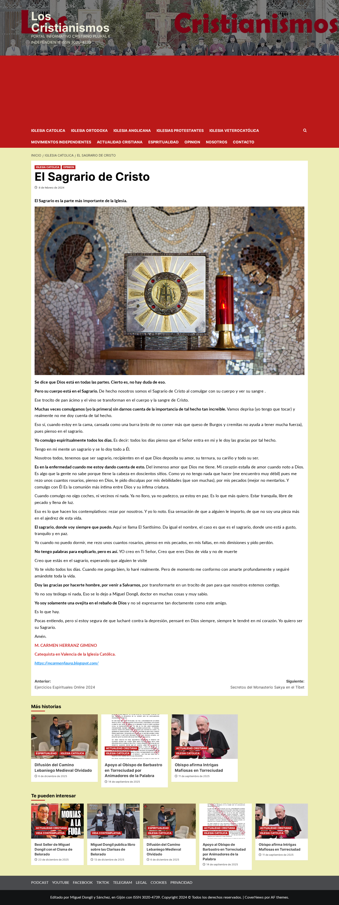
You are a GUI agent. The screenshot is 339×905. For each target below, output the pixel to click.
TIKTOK (102, 882)
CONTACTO (243, 142)
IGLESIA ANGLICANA (132, 130)
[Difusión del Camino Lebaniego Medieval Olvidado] (64, 736)
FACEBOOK (83, 882)
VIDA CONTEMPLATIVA (50, 833)
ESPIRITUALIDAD (163, 142)
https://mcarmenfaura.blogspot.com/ (67, 663)
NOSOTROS (216, 142)
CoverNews (254, 897)
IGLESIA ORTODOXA (89, 130)
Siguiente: (267, 684)
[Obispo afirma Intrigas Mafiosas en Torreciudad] (204, 736)
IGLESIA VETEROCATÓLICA (234, 130)
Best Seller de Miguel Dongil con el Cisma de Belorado (53, 849)
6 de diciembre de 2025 (52, 776)
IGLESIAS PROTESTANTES (180, 130)
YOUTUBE (60, 882)
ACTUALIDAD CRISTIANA (120, 142)
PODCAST (39, 882)
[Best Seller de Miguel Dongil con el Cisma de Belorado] (57, 821)
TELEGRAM (122, 882)
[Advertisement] (169, 90)
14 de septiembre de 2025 (124, 781)
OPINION (192, 142)
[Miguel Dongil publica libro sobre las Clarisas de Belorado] (113, 821)
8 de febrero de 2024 (51, 187)
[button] (305, 131)
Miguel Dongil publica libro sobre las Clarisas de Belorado (113, 849)
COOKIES (159, 882)
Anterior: (65, 684)
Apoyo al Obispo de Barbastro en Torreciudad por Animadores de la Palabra (133, 770)
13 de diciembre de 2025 (109, 859)
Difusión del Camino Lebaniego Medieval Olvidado (164, 849)
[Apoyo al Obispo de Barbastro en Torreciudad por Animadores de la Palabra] (134, 736)
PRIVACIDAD (181, 882)
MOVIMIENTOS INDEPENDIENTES (61, 142)
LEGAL (141, 882)
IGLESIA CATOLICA (48, 130)
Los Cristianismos (70, 22)
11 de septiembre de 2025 (194, 776)
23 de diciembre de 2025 (53, 859)
